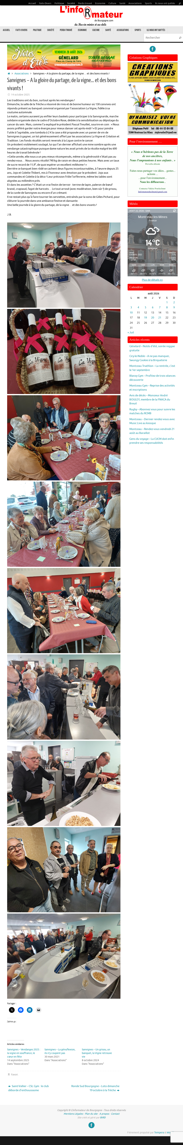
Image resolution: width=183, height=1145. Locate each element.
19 (145, 317)
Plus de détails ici (152, 280)
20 (152, 317)
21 (159, 317)
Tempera (159, 1132)
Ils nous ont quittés (165, 3)
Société (71, 3)
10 (131, 312)
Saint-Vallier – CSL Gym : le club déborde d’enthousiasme (28, 1088)
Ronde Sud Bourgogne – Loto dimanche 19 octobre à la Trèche (95, 1088)
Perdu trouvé (85, 3)
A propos (104, 1113)
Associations (135, 3)
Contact (115, 1113)
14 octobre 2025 (20, 94)
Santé (122, 3)
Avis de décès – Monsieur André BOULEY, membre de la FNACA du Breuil (149, 399)
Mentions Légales (73, 1113)
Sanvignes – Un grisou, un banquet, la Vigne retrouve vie (97, 1053)
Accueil (32, 3)
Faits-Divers (45, 3)
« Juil (131, 332)
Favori (14, 1074)
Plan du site (91, 1113)
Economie (100, 3)
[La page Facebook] (153, 49)
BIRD (103, 1117)
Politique (59, 3)
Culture (112, 3)
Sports (148, 3)
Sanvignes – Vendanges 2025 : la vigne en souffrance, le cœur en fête (23, 1053)
